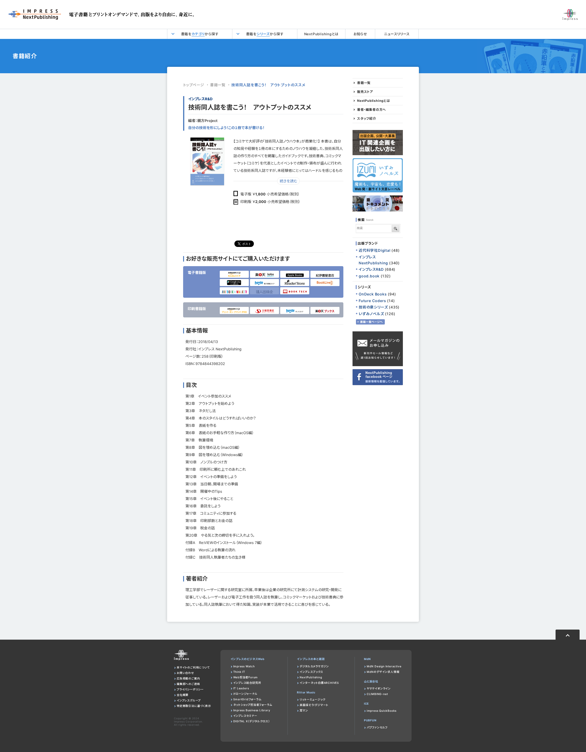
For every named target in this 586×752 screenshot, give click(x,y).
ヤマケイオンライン (379, 688)
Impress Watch (244, 666)
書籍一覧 (217, 85)
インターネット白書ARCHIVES (319, 682)
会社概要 (182, 695)
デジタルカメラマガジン (314, 666)
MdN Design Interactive (384, 666)
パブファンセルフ (377, 727)
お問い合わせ (185, 673)
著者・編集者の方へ (371, 109)
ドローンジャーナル (245, 693)
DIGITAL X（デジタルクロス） (251, 721)
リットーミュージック (312, 699)
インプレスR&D (200, 99)
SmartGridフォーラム (247, 699)
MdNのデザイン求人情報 (383, 672)
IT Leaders (241, 688)
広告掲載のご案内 (188, 678)
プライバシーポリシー (190, 689)
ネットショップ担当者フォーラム (252, 704)
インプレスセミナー (245, 715)
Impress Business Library (251, 710)
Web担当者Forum (245, 677)
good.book (369, 276)
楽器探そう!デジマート (314, 705)
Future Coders (372, 300)
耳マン (304, 710)
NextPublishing (311, 677)
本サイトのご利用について (193, 667)
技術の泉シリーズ (373, 307)
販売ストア (365, 91)
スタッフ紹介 (366, 118)
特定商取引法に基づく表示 (194, 706)
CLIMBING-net (377, 694)
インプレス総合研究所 (247, 682)
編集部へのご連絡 (188, 684)
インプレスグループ (189, 700)
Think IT (239, 672)
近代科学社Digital (375, 250)
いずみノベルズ (371, 313)
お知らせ (360, 34)
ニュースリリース (397, 34)
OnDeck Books (373, 294)
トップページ (193, 85)
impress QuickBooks (381, 710)
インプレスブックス (311, 672)
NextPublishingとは (321, 34)
